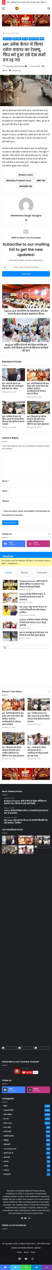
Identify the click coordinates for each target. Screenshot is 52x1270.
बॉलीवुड (6, 1140)
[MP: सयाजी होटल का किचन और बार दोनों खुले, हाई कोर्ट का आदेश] (13, 374)
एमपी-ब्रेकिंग (17, 39)
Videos (6, 1170)
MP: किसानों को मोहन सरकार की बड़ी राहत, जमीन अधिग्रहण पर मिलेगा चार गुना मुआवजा (38, 420)
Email (5, 491)
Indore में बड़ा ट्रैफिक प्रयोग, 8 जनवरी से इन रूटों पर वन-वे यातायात (32, 597)
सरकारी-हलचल (9, 1136)
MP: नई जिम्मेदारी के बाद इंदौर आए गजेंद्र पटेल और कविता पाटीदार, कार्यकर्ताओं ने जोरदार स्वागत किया (38, 388)
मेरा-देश (25, 39)
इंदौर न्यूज (41, 180)
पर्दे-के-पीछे (7, 1132)
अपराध (6, 1166)
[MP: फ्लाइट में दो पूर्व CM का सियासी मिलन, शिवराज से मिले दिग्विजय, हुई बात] (42, 1051)
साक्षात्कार (7, 1157)
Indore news (26, 174)
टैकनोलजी (7, 1174)
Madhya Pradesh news (19, 180)
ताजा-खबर (7, 1127)
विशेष (41, 39)
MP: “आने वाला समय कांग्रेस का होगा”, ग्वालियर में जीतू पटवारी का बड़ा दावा (37, 751)
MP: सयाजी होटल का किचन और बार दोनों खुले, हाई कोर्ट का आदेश (13, 386)
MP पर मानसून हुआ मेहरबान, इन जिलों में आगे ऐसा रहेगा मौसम (33, 634)
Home (7, 33)
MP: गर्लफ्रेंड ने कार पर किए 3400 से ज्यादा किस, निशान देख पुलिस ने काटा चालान (13, 420)
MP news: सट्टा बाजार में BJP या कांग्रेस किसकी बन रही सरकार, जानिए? (33, 609)
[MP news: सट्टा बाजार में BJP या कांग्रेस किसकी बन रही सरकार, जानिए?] (10, 610)
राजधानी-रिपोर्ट (33, 39)
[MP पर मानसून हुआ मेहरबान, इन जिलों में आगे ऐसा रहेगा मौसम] (10, 636)
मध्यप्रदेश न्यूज (26, 186)
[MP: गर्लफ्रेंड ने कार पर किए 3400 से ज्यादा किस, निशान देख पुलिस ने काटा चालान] (13, 407)
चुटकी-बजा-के (8, 1153)
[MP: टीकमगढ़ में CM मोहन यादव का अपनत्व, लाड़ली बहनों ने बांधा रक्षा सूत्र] (9, 1051)
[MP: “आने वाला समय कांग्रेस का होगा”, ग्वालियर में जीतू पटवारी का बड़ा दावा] (38, 738)
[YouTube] (26, 1218)
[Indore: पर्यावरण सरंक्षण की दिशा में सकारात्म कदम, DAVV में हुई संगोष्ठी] (10, 623)
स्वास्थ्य (6, 1161)
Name (5, 481)
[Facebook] (22, 1218)
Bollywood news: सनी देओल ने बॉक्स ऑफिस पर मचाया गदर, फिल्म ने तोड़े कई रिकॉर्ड (33, 584)
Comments (42, 572)
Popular (8, 572)
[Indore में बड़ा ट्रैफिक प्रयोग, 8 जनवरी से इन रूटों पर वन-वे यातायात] (10, 598)
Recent (24, 572)
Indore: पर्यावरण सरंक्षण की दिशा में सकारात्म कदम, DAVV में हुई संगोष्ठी (33, 622)
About (26, 1252)
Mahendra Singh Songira (15, 66)
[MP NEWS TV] (17, 8)
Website (5, 501)
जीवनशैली (7, 1144)
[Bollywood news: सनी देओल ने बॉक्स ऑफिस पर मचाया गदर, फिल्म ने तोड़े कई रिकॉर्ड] (10, 585)
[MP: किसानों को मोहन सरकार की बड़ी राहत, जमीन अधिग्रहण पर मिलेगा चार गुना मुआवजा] (38, 407)
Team (33, 1252)
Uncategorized (10, 1149)
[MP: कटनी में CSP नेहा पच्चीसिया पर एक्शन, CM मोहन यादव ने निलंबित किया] (42, 945)
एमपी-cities (15, 33)
